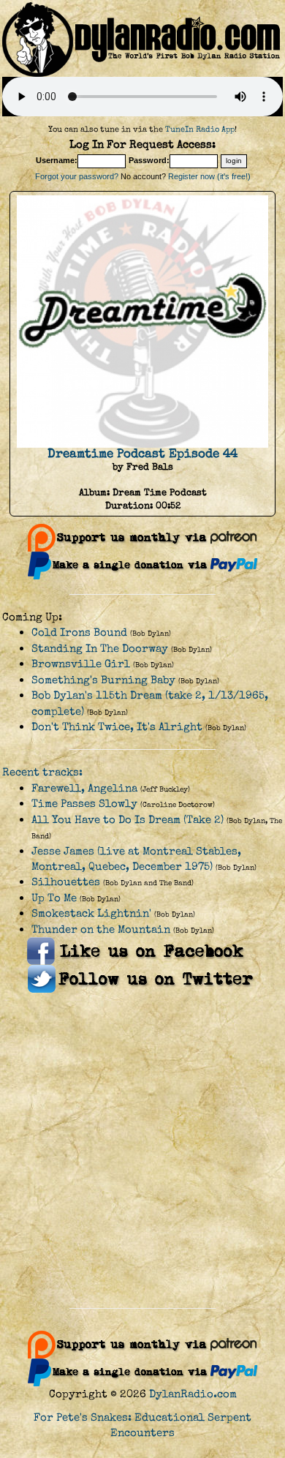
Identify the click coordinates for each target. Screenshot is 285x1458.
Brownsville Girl (80, 664)
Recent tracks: (42, 772)
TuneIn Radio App (200, 129)
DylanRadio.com (193, 1394)
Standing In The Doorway (99, 648)
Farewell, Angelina (84, 788)
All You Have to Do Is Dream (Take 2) (127, 820)
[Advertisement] (142, 1150)
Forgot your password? (76, 176)
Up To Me (54, 898)
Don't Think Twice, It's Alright (116, 727)
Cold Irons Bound (79, 632)
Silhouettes (65, 882)
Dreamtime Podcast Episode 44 (143, 454)
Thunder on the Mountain (100, 929)
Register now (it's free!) (209, 176)
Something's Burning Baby (103, 680)
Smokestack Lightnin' (91, 913)
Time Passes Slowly (84, 804)
